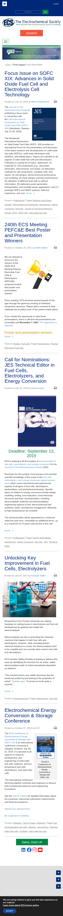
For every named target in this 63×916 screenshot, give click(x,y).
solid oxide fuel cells (38, 213)
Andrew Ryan (37, 388)
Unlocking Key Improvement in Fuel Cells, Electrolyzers (27, 563)
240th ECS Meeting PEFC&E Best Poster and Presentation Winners (28, 232)
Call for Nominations (42, 538)
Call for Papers (20, 796)
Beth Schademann (40, 101)
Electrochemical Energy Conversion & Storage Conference (30, 715)
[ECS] (31, 23)
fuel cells (19, 209)
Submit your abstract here (17, 809)
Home (8, 65)
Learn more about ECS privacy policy (21, 905)
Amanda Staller (38, 575)
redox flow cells (11, 831)
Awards (16, 344)
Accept (9, 911)
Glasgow (53, 827)
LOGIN (56, 4)
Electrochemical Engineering (25, 205)
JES (46, 542)
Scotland (23, 831)
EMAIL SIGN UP (32, 842)
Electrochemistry (21, 698)
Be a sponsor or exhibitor (17, 815)
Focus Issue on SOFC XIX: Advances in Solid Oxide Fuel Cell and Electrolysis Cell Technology (29, 83)
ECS (37, 728)
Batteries (18, 823)
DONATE (31, 33)
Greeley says (18, 681)
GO (45, 12)
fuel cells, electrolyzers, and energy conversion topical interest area (30, 480)
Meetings (41, 823)
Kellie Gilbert (41, 247)
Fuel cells (25, 344)
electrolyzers (44, 205)
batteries (32, 827)
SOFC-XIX (23, 213)
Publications (19, 200)
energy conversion (25, 542)
